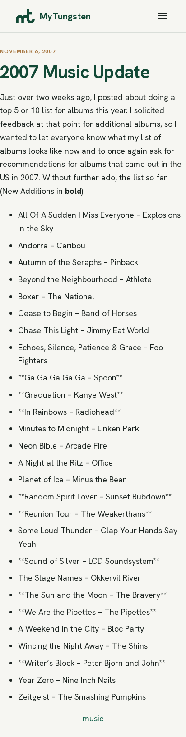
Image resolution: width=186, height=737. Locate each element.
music (93, 718)
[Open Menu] (162, 16)
